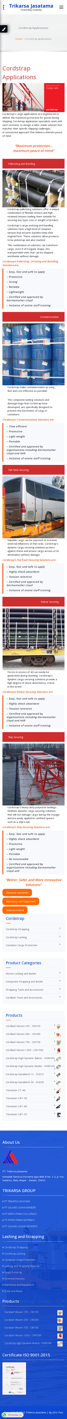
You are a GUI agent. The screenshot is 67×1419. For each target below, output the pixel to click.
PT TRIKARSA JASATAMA (17, 1201)
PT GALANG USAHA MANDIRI (20, 1207)
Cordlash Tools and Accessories (24, 997)
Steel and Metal (15, 910)
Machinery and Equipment (21, 901)
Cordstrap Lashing (16, 937)
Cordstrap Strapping (17, 929)
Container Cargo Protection (21, 945)
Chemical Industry (14, 1278)
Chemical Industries (17, 892)
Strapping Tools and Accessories (24, 989)
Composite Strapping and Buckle (24, 981)
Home (18, 38)
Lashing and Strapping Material (21, 1266)
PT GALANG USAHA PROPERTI (20, 1226)
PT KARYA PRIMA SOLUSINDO (20, 1213)
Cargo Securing (12, 1272)
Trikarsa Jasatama (31, 6)
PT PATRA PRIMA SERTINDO (19, 1220)
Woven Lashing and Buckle (21, 973)
